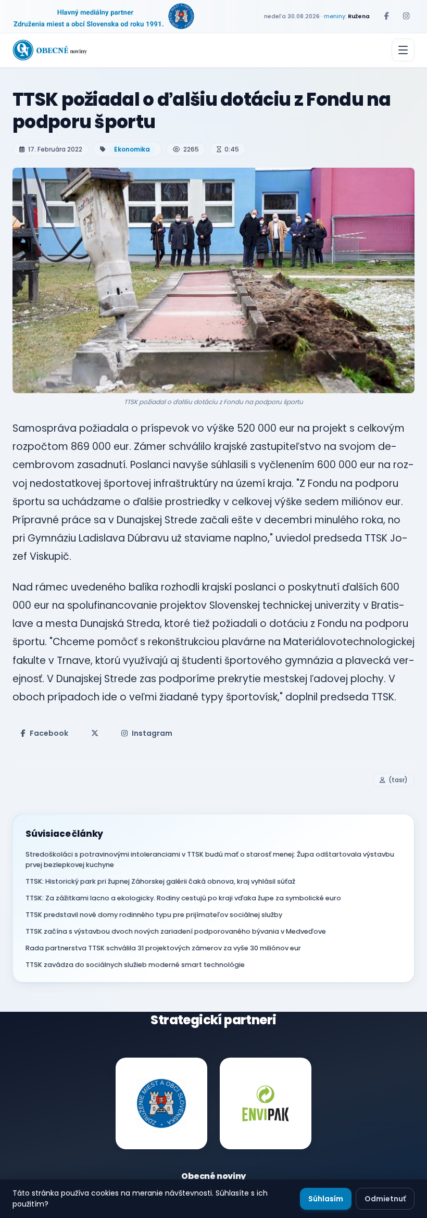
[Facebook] (386, 16)
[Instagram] (406, 16)
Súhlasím (325, 1199)
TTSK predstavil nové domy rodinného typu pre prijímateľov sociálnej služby (154, 914)
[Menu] (403, 50)
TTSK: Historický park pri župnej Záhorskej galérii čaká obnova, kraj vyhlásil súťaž (160, 881)
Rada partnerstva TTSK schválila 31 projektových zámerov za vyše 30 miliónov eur (163, 948)
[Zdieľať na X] (95, 733)
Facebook (49, 733)
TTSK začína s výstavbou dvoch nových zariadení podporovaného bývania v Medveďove (176, 931)
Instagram (152, 733)
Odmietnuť (385, 1199)
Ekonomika (132, 149)
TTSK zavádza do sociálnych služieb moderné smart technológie (135, 964)
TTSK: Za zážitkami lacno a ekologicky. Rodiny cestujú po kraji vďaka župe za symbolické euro (183, 898)
